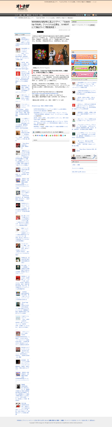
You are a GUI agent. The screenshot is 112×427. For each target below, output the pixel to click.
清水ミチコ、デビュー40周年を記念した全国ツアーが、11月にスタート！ (22, 98)
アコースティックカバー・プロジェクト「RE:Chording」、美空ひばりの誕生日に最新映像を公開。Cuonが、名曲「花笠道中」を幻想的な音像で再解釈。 (22, 110)
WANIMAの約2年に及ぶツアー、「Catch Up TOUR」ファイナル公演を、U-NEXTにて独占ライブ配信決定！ (51, 24)
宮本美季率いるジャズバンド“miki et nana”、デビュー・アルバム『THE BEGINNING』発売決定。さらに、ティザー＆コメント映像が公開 (51, 114)
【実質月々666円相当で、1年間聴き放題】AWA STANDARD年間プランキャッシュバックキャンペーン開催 (22, 183)
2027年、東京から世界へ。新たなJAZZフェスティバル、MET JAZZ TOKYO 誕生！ (22, 65)
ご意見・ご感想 (76, 164)
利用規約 (19, 420)
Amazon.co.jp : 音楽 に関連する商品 (42, 106)
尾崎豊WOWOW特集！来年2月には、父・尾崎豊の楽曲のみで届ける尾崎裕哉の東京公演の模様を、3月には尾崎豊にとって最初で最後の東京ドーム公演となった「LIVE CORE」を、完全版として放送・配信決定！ (22, 392)
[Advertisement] (64, 7)
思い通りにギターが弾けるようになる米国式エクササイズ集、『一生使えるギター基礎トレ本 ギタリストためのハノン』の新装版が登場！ (22, 220)
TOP (16, 18)
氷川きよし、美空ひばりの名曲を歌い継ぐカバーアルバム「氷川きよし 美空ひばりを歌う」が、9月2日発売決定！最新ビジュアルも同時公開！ (51, 123)
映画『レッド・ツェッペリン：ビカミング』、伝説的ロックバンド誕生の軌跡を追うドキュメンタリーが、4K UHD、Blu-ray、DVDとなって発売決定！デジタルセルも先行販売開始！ (22, 235)
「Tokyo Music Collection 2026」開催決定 (25, 146)
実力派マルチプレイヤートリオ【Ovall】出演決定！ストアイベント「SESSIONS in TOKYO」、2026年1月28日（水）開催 (22, 352)
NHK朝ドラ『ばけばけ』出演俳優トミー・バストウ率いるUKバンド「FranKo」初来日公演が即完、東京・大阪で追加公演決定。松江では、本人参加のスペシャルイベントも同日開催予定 (22, 283)
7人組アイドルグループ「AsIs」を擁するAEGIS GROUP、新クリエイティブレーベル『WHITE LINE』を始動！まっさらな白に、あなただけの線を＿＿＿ (22, 322)
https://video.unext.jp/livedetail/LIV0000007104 (45, 93)
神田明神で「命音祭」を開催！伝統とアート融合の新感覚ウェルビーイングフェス (22, 89)
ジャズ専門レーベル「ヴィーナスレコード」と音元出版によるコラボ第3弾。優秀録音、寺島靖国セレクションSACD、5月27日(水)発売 (22, 123)
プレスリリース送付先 (77, 168)
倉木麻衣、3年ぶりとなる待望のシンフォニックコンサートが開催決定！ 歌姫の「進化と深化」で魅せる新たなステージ (22, 364)
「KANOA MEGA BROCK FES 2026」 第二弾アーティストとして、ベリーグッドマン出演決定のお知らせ (22, 295)
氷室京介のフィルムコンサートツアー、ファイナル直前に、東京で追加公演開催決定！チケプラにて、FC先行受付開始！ (22, 208)
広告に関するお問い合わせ (79, 171)
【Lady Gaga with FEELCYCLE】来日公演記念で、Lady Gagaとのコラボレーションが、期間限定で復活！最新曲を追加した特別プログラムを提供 (22, 308)
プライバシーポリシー (28, 420)
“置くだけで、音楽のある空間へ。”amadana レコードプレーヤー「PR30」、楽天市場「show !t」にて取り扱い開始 (22, 135)
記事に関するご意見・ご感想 (56, 420)
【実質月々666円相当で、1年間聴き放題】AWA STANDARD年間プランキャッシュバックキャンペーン (22, 377)
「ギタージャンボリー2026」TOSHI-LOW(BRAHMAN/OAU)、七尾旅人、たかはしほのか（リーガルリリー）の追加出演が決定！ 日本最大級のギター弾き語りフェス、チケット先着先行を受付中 (22, 338)
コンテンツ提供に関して (83, 420)
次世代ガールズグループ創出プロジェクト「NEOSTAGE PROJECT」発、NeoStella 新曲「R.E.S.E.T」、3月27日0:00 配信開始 (22, 195)
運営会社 (92, 420)
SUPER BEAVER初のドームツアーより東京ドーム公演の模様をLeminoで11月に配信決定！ (22, 41)
